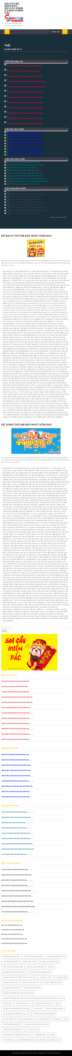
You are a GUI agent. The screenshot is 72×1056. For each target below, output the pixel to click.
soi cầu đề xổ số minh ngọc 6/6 (44, 580)
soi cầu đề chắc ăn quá (15, 340)
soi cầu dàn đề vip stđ (33, 539)
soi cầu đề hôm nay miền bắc (25, 349)
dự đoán (51, 967)
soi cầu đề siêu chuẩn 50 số (36, 568)
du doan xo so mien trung (50, 961)
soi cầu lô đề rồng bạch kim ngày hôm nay (25, 390)
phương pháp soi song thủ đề (17, 523)
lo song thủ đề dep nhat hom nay (47, 512)
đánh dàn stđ (40, 500)
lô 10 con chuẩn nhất (38, 306)
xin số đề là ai (28, 417)
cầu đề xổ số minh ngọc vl (33, 287)
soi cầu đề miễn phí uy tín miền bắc (44, 353)
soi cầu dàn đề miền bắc (26, 335)
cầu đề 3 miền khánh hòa (50, 276)
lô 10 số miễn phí (36, 319)
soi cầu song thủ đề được (26, 394)
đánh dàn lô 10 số (58, 299)
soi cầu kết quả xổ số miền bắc (44, 1014)
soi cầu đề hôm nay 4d (41, 550)
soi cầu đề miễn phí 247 (21, 353)
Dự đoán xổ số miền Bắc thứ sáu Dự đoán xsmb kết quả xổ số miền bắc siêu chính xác (33, 998)
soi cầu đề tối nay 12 (30, 372)
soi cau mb (38, 1008)
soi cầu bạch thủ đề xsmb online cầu (48, 331)
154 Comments (8, 621)
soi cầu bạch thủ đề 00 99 (25, 326)
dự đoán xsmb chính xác (30, 982)
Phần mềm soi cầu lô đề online (17, 324)
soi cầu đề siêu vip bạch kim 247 (46, 369)
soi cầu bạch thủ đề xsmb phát (47, 532)
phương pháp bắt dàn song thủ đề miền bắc (36, 518)
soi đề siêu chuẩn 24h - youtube (39, 609)
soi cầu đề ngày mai (42, 562)
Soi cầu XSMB (8, 1019)
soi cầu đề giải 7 (53, 344)
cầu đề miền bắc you (39, 475)
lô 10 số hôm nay (40, 317)
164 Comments (57, 417)
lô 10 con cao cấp (55, 303)
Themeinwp (56, 1053)
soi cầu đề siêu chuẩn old (42, 367)
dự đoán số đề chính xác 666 (46, 491)
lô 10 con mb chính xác (39, 310)
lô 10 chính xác (31, 303)
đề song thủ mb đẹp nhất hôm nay (26, 424)
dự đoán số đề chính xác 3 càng (45, 294)
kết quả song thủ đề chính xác (37, 509)
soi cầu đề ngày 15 (50, 356)
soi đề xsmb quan (24, 412)
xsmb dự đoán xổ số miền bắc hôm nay (17, 1035)
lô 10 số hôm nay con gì (56, 317)
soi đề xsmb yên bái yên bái (55, 412)
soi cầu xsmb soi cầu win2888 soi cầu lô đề (38, 603)
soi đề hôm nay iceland (37, 607)
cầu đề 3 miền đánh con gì (39, 471)
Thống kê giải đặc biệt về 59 (13, 1029)
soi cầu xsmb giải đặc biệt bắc (16, 399)
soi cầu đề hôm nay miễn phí (48, 349)
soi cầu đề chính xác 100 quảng (34, 546)
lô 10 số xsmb (25, 322)
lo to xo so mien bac (38, 514)
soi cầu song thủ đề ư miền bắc (50, 394)
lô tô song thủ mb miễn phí (18, 514)
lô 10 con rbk (21, 312)
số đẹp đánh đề (60, 523)
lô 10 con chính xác (21, 306)
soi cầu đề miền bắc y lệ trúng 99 (46, 351)
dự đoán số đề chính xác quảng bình (30, 296)
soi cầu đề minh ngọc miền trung (29, 356)
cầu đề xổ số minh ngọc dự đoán (38, 283)
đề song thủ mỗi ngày (14, 505)
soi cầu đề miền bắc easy (22, 351)
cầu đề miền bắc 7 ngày (18, 278)
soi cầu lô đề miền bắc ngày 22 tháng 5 (30, 593)
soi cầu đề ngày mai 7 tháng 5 (30, 360)
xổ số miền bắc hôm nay (26, 1040)
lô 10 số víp (16, 322)
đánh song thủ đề (53, 500)
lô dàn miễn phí (48, 322)
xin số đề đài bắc (16, 417)
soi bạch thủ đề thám (30, 525)
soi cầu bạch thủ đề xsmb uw (54, 333)
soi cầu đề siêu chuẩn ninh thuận (19, 367)
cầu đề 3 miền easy (20, 276)
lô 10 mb (12, 315)
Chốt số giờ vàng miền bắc (33, 956)
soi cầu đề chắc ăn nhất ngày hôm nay (22, 543)
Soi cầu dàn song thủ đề (52, 539)
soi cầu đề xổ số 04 (45, 372)
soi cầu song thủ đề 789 (41, 596)
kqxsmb (57, 1003)
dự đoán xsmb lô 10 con (41, 299)
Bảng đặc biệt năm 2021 (11, 956)
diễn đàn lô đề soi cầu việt (40, 292)
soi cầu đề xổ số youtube (16, 381)
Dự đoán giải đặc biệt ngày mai (39, 972)
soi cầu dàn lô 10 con (44, 335)
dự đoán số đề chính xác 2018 (20, 294)
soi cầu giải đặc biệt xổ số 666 (52, 383)
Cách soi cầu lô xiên (29, 961)
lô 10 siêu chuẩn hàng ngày (46, 315)
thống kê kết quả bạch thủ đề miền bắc (39, 415)
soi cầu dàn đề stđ (17, 539)
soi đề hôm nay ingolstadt (28, 406)
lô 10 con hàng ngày (54, 306)
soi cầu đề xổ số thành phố (34, 584)
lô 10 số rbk (47, 319)
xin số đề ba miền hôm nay (16, 618)
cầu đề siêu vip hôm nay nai (49, 281)
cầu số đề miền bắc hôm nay (20, 290)
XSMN (52, 1035)
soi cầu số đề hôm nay (51, 392)
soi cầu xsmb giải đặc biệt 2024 (45, 598)
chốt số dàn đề (28, 487)
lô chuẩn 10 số (36, 322)
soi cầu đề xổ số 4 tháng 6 (19, 374)
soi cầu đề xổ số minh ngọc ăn (34, 582)
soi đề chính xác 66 (31, 401)
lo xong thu (50, 514)
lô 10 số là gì (25, 319)
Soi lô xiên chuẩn (43, 1019)
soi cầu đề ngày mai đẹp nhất (53, 566)
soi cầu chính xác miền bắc (48, 534)
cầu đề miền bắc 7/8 (36, 278)
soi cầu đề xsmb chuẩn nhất (37, 381)
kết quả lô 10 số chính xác (15, 303)
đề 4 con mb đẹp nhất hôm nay (11, 925)
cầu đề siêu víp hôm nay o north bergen (43, 477)
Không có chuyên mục (43, 1003)
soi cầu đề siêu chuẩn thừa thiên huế (42, 573)
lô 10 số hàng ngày (26, 317)
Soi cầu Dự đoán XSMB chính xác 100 (16, 1014)
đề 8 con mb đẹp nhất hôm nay (11, 934)
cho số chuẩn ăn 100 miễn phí (43, 290)
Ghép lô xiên (7, 1003)
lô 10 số (60, 315)
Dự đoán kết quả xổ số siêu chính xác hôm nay (19, 977)
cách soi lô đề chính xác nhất (45, 274)
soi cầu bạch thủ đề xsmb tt (32, 333)
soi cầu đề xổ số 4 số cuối (38, 578)
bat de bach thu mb (26, 274)
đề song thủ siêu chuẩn (33, 505)
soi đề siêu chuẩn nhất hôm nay (33, 612)
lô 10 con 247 (43, 303)
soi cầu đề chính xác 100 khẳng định (39, 340)
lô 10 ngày (32, 315)
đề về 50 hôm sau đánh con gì (49, 1040)
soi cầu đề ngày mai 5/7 (53, 564)
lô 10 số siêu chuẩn (59, 319)
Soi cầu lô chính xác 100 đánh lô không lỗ (44, 385)
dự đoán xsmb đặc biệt (11, 988)
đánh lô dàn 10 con (17, 301)
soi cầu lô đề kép (36, 591)
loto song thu (27, 516)
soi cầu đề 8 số (59, 335)
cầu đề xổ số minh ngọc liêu (52, 285)
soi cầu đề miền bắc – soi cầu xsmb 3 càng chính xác (13, 8)
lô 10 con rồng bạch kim (36, 312)
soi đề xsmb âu (11, 412)
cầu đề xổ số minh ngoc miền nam (45, 482)
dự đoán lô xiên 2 (46, 977)
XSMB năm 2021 (40, 1035)
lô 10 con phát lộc (55, 310)
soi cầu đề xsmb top (32, 383)
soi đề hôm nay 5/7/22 (39, 403)
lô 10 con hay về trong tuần (19, 310)
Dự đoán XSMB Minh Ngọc (52, 982)
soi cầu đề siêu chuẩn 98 (14, 365)
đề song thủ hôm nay (23, 502)
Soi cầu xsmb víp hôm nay (39, 271)
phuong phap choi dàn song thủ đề (27, 521)
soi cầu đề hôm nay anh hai (40, 347)
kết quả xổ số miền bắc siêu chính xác (16, 1008)
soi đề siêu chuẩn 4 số (22, 408)
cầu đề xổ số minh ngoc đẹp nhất (27, 285)
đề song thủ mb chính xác (42, 502)
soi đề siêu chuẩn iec (39, 408)
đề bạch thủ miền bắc (33, 301)
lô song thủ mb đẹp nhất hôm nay (12, 930)
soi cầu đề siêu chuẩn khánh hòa (33, 571)
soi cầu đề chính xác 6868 (49, 342)
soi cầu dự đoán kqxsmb (54, 1008)
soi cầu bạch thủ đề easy (46, 326)
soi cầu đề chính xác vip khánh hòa (42, 548)
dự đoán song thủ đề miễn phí (22, 496)
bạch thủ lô (13, 274)
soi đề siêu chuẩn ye (45, 410)
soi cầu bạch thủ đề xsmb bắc (53, 328)
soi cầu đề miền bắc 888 (44, 555)
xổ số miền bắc (8, 1040)
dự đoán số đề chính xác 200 (38, 489)
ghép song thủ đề (45, 507)
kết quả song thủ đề (16, 509)
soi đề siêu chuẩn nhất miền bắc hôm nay (21, 410)
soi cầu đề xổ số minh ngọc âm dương (31, 376)
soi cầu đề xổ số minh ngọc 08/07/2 (44, 374)
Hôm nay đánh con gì (23, 1003)
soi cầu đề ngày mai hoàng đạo (35, 362)
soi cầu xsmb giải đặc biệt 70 (27, 600)
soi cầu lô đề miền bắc (36, 387)
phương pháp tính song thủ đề (41, 523)
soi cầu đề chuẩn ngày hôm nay (34, 344)
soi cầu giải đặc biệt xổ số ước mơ (48, 589)
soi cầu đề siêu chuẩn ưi (23, 369)
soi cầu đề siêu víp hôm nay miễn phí (48, 575)
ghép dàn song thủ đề (28, 507)
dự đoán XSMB (62, 977)
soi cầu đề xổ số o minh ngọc (36, 378)
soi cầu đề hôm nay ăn (20, 347)
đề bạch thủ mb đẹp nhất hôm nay (26, 236)
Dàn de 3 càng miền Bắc (35, 967)
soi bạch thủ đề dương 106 (39, 324)
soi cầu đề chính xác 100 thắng (26, 342)
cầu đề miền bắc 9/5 (52, 278)
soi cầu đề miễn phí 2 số (45, 557)
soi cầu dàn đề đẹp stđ (28, 537)
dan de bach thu (23, 292)
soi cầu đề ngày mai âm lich (53, 360)
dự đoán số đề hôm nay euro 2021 (35, 493)
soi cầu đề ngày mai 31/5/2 (37, 358)
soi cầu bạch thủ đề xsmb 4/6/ (29, 328)
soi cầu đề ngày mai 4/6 (57, 358)
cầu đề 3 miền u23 (38, 473)
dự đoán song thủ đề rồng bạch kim (48, 496)
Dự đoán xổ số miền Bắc (49, 498)
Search (4, 631)
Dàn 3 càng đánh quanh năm (13, 967)
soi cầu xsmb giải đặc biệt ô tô (41, 399)
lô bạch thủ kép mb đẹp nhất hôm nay (14, 943)
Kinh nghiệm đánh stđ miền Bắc (21, 512)
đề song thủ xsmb (13, 507)
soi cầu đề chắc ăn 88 (29, 337)
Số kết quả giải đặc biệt (11, 1024)
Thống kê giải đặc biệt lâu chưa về (36, 1024)
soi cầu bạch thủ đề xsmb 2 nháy (37, 527)
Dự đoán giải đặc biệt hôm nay (13, 972)
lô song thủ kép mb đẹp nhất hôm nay (14, 939)
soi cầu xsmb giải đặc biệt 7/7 (32, 397)
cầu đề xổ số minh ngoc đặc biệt (34, 480)
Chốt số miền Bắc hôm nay (56, 956)
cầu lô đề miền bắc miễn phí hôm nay (27, 484)
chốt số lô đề (39, 487)
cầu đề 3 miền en (33, 276)
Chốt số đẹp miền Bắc (10, 961)
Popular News (56, 31)
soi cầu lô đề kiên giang (17, 387)
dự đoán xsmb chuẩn (10, 982)
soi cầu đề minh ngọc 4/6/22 (46, 559)
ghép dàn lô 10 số (49, 301)
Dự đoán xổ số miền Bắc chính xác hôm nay (18, 993)
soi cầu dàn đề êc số (45, 537)
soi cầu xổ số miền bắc (25, 1019)
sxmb (66, 1019)
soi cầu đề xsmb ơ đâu (15, 383)
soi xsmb (57, 1019)
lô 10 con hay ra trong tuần (34, 308)
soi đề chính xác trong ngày (19, 403)
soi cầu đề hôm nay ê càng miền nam (40, 552)
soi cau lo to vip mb (18, 392)
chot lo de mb (11, 292)
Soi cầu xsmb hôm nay (20, 271)
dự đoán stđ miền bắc (19, 498)
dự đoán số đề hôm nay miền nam (19, 299)
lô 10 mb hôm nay (21, 315)
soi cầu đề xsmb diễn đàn (32, 587)
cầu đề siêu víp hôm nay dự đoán (26, 281)
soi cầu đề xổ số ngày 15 (14, 378)
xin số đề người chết (42, 417)
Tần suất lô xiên (32, 1029)
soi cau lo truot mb (34, 392)
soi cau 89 (11, 326)
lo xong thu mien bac (13, 516)
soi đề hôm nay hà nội (56, 403)
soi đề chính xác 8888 (47, 401)
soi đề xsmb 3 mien (35, 614)
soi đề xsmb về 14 (38, 412)
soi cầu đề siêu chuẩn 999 (34, 365)
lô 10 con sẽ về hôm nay (55, 312)
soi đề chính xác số (29, 605)
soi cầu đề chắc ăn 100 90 (44, 541)
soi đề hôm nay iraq (47, 406)
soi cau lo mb (48, 390)
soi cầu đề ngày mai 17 (18, 358)
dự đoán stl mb (34, 498)
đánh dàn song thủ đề (26, 500)
